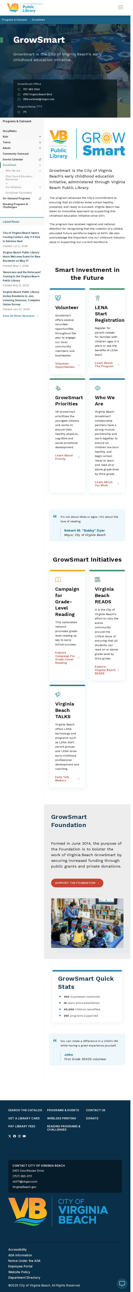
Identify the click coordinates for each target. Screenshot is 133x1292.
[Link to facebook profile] (14, 1136)
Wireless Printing (61, 1118)
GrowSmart (9, 164)
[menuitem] (26, 1110)
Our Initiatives (13, 187)
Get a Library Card (24, 1118)
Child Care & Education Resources (19, 178)
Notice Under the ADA (24, 1261)
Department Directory (24, 1277)
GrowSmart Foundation (19, 192)
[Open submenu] (40, 137)
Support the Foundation (75, 883)
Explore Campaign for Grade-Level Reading (65, 657)
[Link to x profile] (9, 1136)
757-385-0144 (31, 89)
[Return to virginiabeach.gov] (58, 1211)
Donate (92, 1118)
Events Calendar (13, 159)
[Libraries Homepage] (25, 8)
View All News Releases (19, 315)
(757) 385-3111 (22, 1176)
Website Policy (19, 1272)
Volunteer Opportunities (65, 365)
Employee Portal (20, 1266)
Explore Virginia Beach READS (105, 670)
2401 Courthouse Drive (28, 1170)
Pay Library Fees (21, 1126)
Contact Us (95, 1110)
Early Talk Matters (62, 778)
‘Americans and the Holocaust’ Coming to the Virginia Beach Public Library (22, 276)
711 (24, 112)
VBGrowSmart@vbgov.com (39, 99)
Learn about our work (103, 483)
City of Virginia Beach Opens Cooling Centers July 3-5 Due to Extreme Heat (21, 237)
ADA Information (20, 1255)
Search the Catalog (25, 1110)
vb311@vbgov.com (24, 1181)
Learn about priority (64, 457)
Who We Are (13, 170)
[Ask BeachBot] (122, 1283)
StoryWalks (10, 131)
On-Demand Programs (16, 198)
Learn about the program (104, 364)
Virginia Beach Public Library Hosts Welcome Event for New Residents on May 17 (22, 256)
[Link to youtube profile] (24, 1136)
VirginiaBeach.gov (24, 1187)
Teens (7, 142)
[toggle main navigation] (120, 7)
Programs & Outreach (17, 121)
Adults (7, 147)
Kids (5, 136)
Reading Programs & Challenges (15, 205)
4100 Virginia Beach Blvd (37, 94)
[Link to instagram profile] (19, 1136)
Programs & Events (63, 1110)
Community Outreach (16, 153)
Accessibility (17, 1249)
